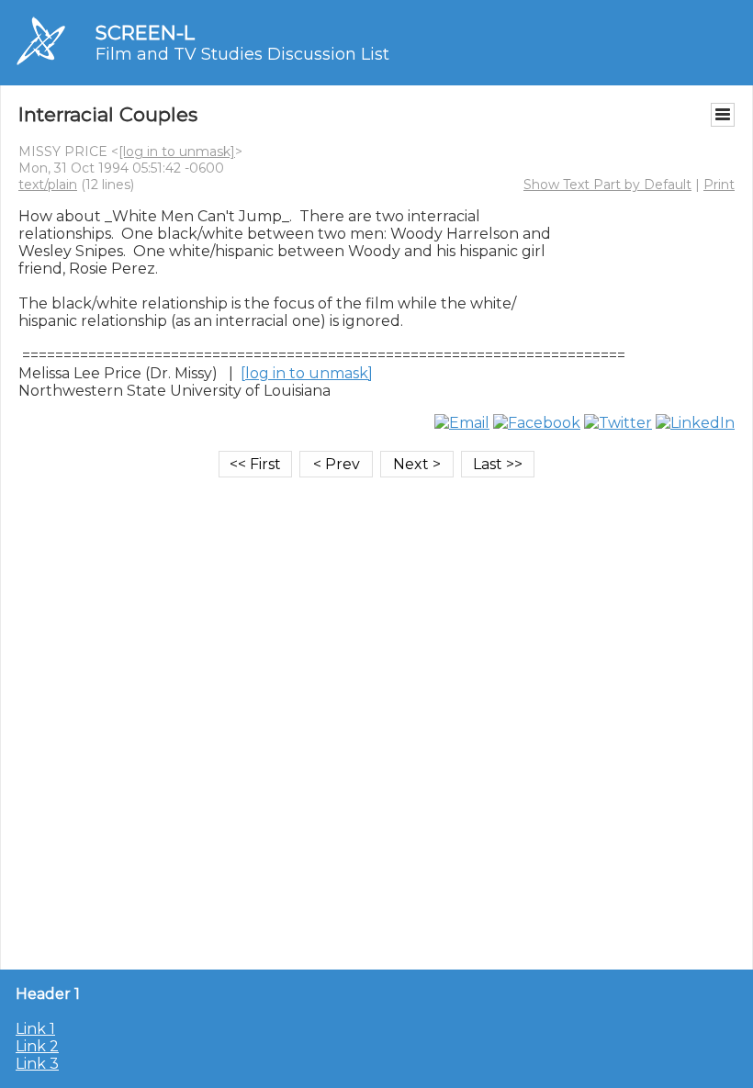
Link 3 (37, 1063)
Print (719, 184)
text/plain (47, 184)
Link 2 (37, 1046)
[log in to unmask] (176, 151)
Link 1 (35, 1029)
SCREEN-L (145, 32)
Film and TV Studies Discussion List (242, 54)
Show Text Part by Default (607, 184)
